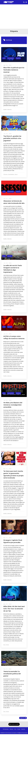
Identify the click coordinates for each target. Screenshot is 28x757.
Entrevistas (6, 729)
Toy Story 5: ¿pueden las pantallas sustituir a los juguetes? (12, 138)
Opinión (18, 58)
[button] (26, 2)
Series (12, 461)
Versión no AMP (15, 724)
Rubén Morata (7, 109)
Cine (4, 58)
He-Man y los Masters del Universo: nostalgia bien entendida (12, 405)
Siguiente (22, 718)
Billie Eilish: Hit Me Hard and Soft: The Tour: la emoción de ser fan (14, 608)
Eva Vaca (6, 644)
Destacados (11, 58)
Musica (11, 729)
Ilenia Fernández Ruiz (10, 174)
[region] (14, 16)
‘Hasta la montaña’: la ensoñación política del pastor (12, 673)
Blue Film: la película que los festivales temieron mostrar (13, 70)
